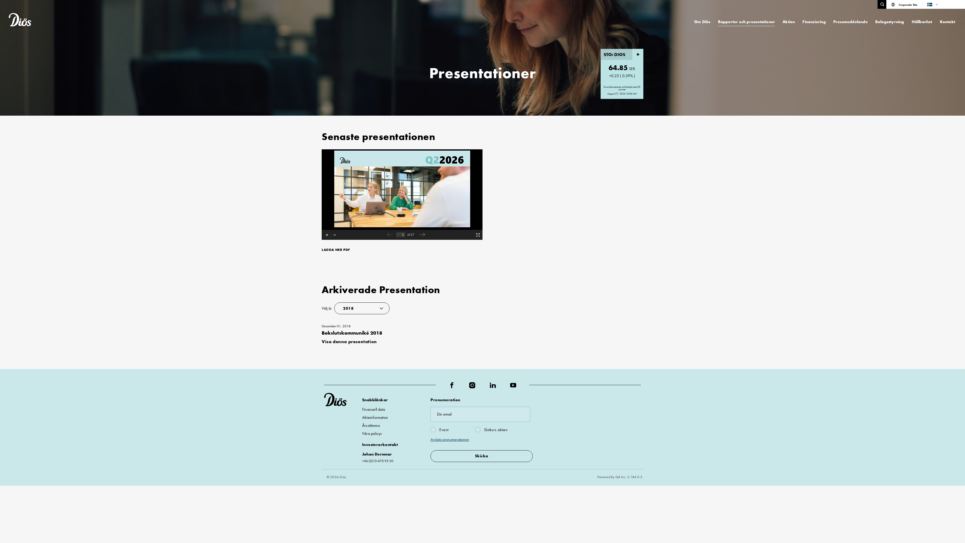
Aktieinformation (375, 417)
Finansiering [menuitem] (814, 21)
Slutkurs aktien (496, 429)
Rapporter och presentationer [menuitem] (746, 21)
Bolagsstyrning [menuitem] (889, 21)
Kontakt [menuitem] (947, 21)
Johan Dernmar (377, 454)
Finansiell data (373, 409)
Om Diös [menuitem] (702, 21)
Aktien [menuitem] (789, 21)
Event (444, 429)
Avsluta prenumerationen (449, 439)
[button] (882, 4)
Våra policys (372, 433)
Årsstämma (371, 425)
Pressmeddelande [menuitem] (850, 21)
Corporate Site (908, 5)
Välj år (327, 308)
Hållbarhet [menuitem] (922, 21)
